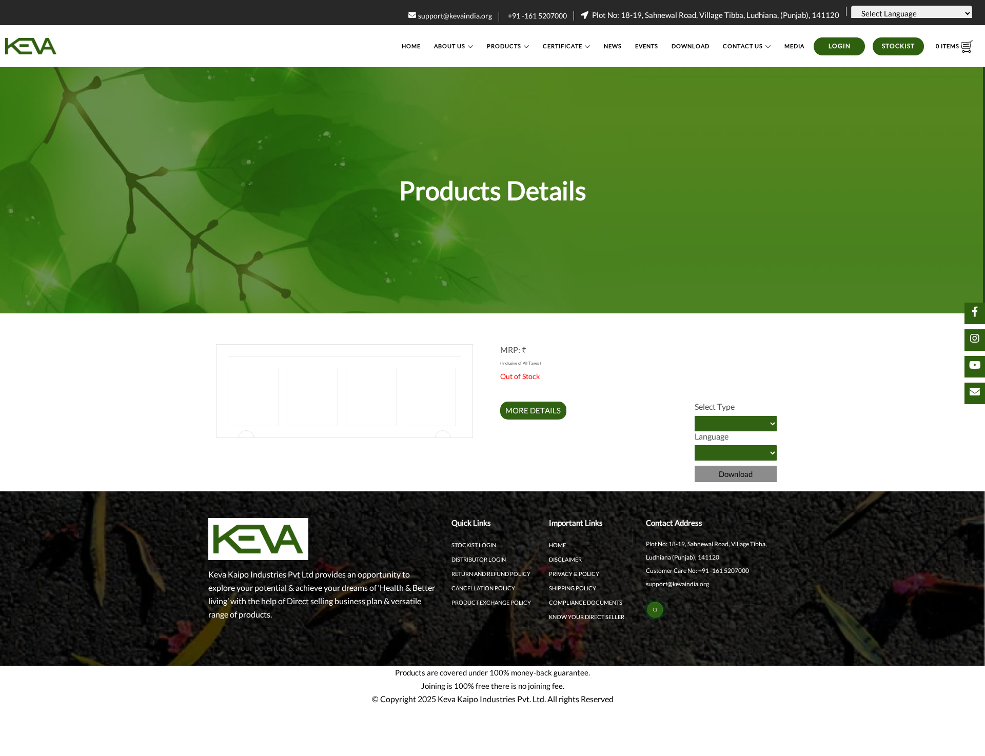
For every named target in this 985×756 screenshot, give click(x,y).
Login (840, 46)
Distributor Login (478, 559)
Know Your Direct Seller (586, 616)
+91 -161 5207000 (537, 15)
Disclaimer (565, 559)
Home (411, 46)
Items (948, 46)
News (613, 46)
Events (646, 46)
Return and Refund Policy (490, 573)
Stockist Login (473, 545)
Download (691, 46)
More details (533, 410)
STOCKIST (898, 46)
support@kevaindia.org (455, 15)
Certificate (562, 46)
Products (504, 46)
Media (794, 46)
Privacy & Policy (574, 573)
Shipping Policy (572, 588)
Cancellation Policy (483, 588)
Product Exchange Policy (491, 602)
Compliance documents (585, 602)
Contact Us (743, 46)
